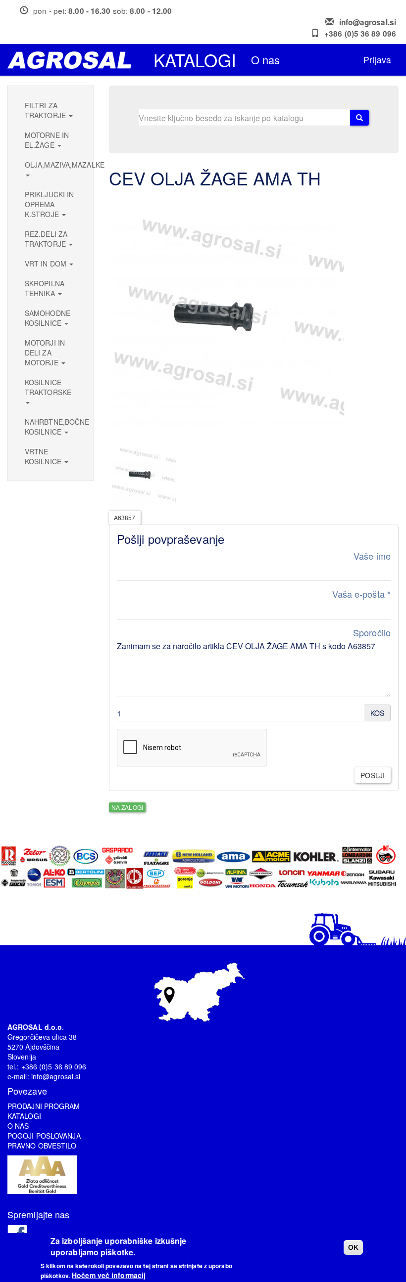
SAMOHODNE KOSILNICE (47, 318)
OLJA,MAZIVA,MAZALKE (54, 165)
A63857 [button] (125, 517)
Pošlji (372, 775)
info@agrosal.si (368, 22)
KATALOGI (24, 1116)
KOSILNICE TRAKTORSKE (48, 387)
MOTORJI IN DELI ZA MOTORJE (45, 352)
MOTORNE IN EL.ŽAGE (47, 140)
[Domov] (73, 60)
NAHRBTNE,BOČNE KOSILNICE (54, 427)
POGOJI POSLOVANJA (44, 1136)
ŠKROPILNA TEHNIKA (44, 288)
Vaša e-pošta (361, 594)
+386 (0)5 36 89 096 (360, 33)
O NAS (18, 1126)
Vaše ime (372, 556)
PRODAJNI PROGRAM (43, 1106)
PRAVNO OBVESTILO (42, 1145)
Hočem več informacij (109, 1275)
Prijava (377, 59)
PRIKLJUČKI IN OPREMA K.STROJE (49, 204)
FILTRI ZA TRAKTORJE (46, 110)
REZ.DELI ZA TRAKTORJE (46, 239)
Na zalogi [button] (127, 807)
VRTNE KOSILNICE (44, 456)
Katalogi (194, 59)
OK (353, 1247)
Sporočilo (372, 632)
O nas (265, 59)
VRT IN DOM (46, 263)
